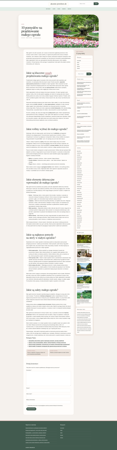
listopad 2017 (79, 221)
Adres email (29, 393)
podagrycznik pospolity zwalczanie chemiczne (84, 325)
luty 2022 (78, 166)
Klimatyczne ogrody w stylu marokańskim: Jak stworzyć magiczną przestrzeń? (84, 131)
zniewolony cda (83, 330)
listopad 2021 (79, 172)
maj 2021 (78, 184)
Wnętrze (78, 66)
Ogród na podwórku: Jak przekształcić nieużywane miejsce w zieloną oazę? (83, 141)
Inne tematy (79, 60)
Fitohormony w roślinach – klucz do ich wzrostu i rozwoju (83, 137)
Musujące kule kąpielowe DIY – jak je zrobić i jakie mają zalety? (36, 430)
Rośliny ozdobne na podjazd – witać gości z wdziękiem (84, 127)
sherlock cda (79, 327)
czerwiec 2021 (79, 182)
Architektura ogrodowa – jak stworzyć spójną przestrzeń (83, 285)
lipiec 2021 (79, 180)
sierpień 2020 (79, 202)
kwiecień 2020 (79, 210)
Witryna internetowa (30, 399)
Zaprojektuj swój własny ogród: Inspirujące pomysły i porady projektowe (46, 340)
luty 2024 (78, 160)
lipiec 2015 (79, 225)
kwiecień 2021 (79, 186)
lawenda (47, 143)
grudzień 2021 (79, 170)
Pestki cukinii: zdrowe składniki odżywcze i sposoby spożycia (36, 435)
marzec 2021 (79, 188)
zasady (48, 73)
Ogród (22, 24)
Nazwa (28, 388)
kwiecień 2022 (79, 162)
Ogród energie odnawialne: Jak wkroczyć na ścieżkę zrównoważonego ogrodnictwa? (49, 344)
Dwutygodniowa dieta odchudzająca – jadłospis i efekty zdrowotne (37, 440)
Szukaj (96, 3)
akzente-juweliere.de (58, 3)
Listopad (78, 110)
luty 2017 (78, 223)
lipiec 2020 (79, 204)
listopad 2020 (79, 196)
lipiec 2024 (79, 151)
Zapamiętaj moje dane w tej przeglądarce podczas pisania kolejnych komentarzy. (45, 405)
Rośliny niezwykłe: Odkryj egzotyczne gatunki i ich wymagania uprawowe (83, 300)
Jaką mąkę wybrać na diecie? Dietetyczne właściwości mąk (35, 437)
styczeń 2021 (79, 192)
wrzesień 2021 (79, 176)
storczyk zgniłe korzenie (84, 327)
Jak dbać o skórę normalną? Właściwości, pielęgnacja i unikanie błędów (38, 442)
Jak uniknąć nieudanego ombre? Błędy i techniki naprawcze (83, 117)
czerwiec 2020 (79, 206)
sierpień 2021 (79, 178)
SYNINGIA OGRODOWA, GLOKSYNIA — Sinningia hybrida (83, 103)
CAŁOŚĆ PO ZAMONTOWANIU (82, 113)
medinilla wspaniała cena (83, 322)
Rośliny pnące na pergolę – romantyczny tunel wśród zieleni (84, 245)
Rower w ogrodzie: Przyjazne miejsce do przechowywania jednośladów (36, 352)
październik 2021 (80, 174)
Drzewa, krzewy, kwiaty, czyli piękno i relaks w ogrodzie (84, 107)
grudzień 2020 (79, 194)
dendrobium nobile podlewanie (81, 312)
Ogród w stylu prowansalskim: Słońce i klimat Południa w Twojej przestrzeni (47, 342)
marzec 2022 (79, 164)
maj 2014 (78, 227)
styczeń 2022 (79, 168)
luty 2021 (78, 190)
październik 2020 (80, 198)
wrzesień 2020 (79, 200)
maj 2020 (78, 208)
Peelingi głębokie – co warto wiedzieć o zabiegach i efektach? (36, 432)
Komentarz (29, 370)
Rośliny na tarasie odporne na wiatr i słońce (59, 351)
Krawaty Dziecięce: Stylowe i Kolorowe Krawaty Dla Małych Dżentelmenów (83, 259)
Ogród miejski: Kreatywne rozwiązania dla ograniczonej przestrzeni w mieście (48, 346)
